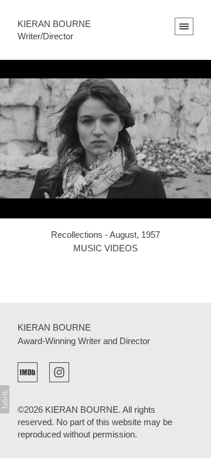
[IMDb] (28, 371)
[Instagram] (59, 371)
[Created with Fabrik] (4, 399)
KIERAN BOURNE (54, 327)
